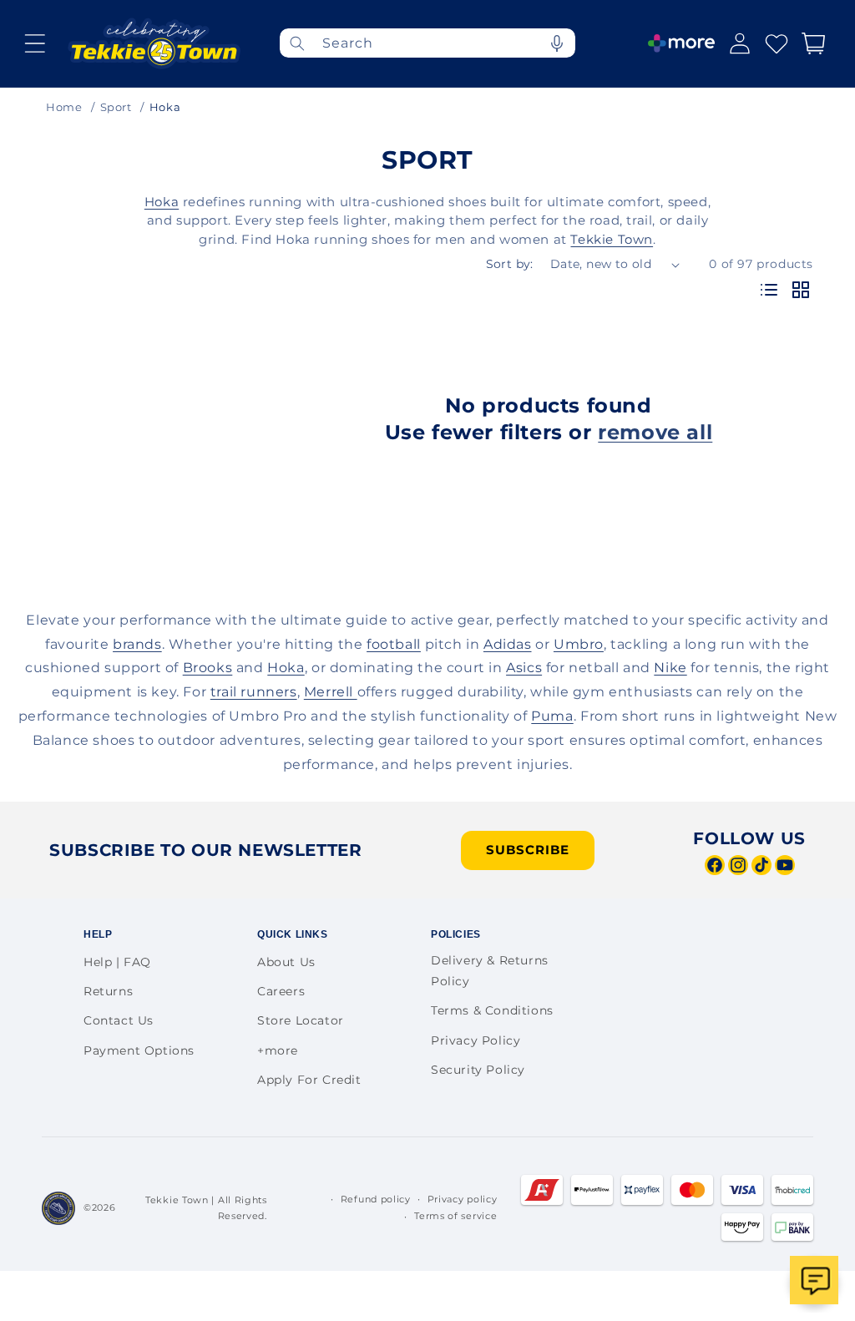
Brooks (208, 668)
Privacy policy (463, 1199)
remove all (655, 432)
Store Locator (300, 1020)
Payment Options (139, 1050)
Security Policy (478, 1069)
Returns (108, 991)
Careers (281, 991)
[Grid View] (800, 291)
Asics (524, 668)
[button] (35, 43)
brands (137, 644)
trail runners (253, 692)
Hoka (161, 202)
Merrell (330, 692)
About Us (286, 961)
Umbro (579, 644)
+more (277, 1050)
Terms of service (455, 1216)
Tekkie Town (611, 239)
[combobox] (427, 43)
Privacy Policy (475, 1040)
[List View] (769, 291)
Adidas (507, 644)
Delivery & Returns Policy (490, 971)
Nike (670, 668)
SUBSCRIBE (527, 850)
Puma (552, 716)
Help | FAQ (117, 961)
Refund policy (376, 1199)
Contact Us (118, 1020)
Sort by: (510, 263)
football (394, 644)
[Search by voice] (557, 43)
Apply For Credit (309, 1079)
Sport (116, 107)
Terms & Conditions (492, 1010)
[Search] (297, 43)
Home (64, 107)
